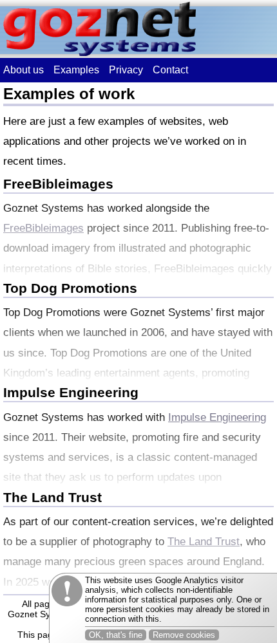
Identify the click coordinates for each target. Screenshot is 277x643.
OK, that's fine (115, 635)
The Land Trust (52, 497)
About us (23, 69)
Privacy (126, 69)
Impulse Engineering (70, 392)
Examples (76, 69)
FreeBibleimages (58, 183)
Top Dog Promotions (70, 288)
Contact (170, 69)
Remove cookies (184, 635)
